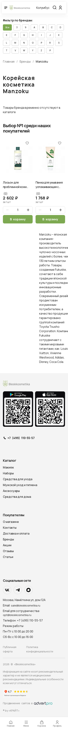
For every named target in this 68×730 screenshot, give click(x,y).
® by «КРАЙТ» (11, 710)
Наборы (8, 473)
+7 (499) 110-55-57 (21, 438)
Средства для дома (17, 497)
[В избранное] (27, 143)
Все (7, 27)
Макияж (8, 467)
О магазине (11, 522)
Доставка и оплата (16, 533)
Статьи (8, 557)
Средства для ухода (17, 479)
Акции (7, 545)
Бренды (8, 539)
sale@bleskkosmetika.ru (25, 605)
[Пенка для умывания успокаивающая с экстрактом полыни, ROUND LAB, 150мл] (50, 158)
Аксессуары (11, 491)
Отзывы (8, 551)
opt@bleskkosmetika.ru (17, 615)
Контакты (10, 528)
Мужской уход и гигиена (20, 485)
